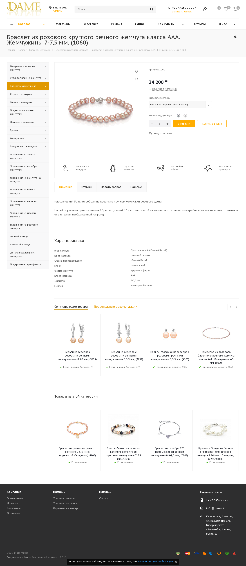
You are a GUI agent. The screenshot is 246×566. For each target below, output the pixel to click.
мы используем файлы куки (155, 561)
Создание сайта (17, 557)
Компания (14, 492)
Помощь (59, 492)
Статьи (103, 498)
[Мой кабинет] (205, 9)
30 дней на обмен (177, 168)
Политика (13, 513)
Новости (12, 503)
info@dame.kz (216, 508)
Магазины (14, 508)
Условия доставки (65, 503)
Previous (230, 307)
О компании (15, 498)
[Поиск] (151, 9)
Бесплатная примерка (225, 168)
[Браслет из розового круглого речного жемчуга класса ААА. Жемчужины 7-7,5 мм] (101, 73)
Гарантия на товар (65, 508)
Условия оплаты (64, 498)
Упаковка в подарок (82, 168)
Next (236, 307)
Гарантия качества (129, 168)
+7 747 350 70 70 (183, 8)
